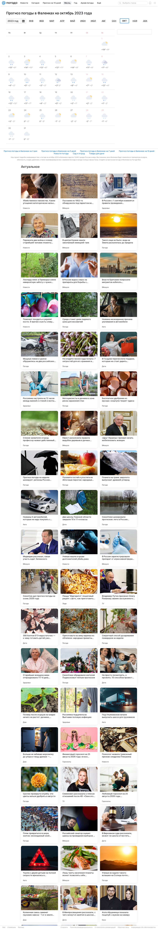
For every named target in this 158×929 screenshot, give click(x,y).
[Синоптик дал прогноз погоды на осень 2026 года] (39, 587)
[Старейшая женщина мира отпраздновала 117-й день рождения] (39, 666)
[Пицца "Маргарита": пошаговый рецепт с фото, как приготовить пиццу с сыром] (79, 587)
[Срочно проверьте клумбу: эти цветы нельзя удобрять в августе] (39, 785)
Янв (31, 21)
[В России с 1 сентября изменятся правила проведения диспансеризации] (118, 192)
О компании (12, 927)
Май (72, 21)
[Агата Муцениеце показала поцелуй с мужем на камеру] (118, 903)
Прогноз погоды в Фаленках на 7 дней (97, 151)
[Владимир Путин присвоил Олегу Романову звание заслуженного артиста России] (118, 587)
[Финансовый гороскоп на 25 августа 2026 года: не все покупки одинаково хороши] (79, 745)
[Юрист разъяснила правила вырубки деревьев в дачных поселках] (79, 429)
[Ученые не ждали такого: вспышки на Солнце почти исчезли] (118, 864)
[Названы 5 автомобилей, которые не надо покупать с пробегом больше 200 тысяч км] (39, 508)
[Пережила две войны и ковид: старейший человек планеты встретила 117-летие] (39, 231)
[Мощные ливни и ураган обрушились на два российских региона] (39, 350)
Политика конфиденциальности (81, 927)
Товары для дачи (96, 153)
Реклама (21, 927)
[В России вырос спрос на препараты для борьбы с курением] (79, 271)
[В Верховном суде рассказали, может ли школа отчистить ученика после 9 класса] (118, 824)
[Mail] (3, 3)
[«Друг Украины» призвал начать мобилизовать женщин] (118, 429)
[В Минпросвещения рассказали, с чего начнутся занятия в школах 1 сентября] (79, 903)
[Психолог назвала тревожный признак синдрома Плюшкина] (118, 745)
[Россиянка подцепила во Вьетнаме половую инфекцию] (79, 706)
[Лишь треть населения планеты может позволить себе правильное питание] (79, 864)
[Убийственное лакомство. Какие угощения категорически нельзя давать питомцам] (39, 192)
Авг (104, 21)
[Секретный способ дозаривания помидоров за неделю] (118, 627)
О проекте (64, 927)
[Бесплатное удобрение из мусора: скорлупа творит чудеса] (118, 389)
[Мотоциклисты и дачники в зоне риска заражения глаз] (79, 389)
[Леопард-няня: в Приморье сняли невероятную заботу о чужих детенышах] (39, 271)
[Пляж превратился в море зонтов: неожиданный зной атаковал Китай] (39, 824)
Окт (124, 21)
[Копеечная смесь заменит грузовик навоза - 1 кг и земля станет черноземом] (39, 903)
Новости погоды (61, 153)
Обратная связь (123, 927)
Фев (41, 21)
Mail (3, 927)
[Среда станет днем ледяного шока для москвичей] (79, 310)
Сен (114, 21)
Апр (62, 21)
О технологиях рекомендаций (105, 927)
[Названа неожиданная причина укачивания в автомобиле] (118, 310)
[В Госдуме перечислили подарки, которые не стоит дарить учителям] (118, 350)
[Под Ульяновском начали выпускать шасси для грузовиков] (118, 706)
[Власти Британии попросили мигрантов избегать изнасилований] (118, 271)
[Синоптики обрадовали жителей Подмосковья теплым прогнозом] (79, 666)
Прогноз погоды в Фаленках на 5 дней (58, 151)
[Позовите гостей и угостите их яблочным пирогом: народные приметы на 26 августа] (79, 468)
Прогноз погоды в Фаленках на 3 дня (20, 151)
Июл (93, 21)
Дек (145, 21)
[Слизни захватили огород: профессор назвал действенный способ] (39, 429)
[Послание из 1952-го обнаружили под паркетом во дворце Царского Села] (79, 192)
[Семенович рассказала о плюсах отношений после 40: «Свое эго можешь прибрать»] (79, 785)
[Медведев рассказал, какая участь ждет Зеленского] (39, 548)
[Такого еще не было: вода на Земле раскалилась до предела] (118, 231)
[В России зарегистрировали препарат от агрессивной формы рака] (118, 548)
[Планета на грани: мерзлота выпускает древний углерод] (118, 468)
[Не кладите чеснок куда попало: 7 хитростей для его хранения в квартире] (79, 350)
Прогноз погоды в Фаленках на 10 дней (136, 151)
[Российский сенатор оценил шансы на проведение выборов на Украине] (79, 824)
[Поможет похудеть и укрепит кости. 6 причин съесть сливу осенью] (39, 310)
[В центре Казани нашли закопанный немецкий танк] (79, 231)
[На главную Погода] (11, 3)
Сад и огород (79, 153)
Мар (51, 21)
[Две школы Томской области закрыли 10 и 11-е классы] (79, 508)
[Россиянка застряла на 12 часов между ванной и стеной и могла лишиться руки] (39, 389)
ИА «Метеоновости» (148, 927)
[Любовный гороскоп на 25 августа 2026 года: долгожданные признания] (118, 785)
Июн (83, 21)
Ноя (135, 21)
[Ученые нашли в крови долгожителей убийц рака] (79, 548)
